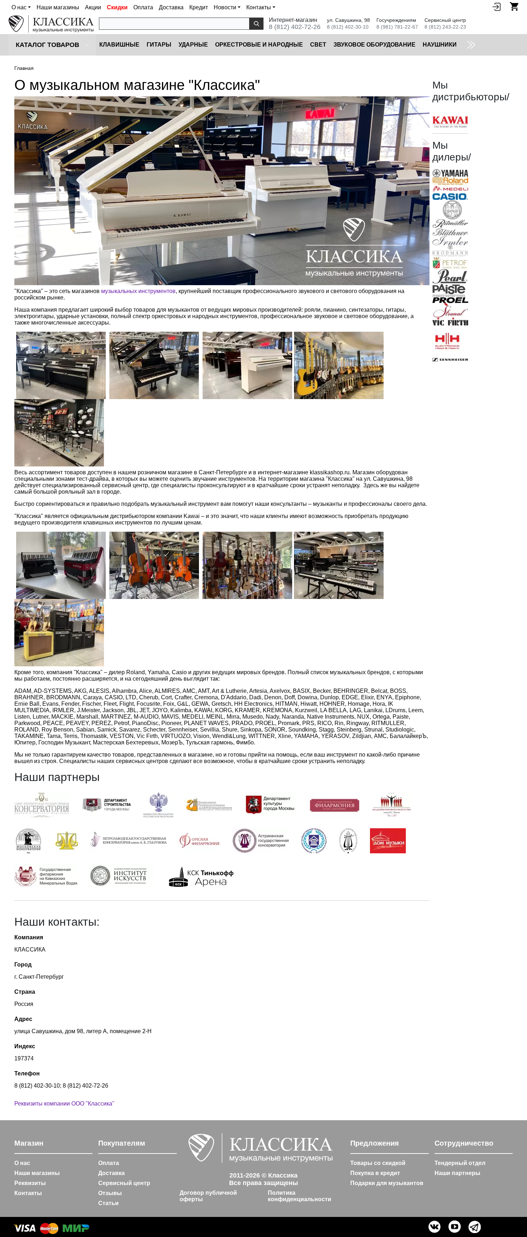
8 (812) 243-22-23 (445, 27)
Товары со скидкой (377, 1163)
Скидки (117, 7)
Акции (93, 7)
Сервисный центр (124, 1183)
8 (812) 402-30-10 (348, 27)
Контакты (28, 1193)
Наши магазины (58, 7)
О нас (22, 1163)
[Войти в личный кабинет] (496, 6)
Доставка (171, 7)
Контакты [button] (258, 7)
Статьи (108, 1203)
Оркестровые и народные (259, 45)
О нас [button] (19, 7)
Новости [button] (225, 7)
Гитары (159, 45)
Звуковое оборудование (374, 45)
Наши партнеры (457, 1173)
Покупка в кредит (375, 1173)
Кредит (198, 7)
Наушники (440, 45)
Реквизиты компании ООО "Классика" (64, 1104)
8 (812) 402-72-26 (295, 26)
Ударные (193, 45)
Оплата (143, 7)
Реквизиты (30, 1183)
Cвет (318, 45)
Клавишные (119, 45)
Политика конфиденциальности (299, 1196)
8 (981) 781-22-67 (397, 27)
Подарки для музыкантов (386, 1183)
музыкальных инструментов (138, 291)
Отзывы (110, 1193)
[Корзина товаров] (514, 6)
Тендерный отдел (460, 1163)
